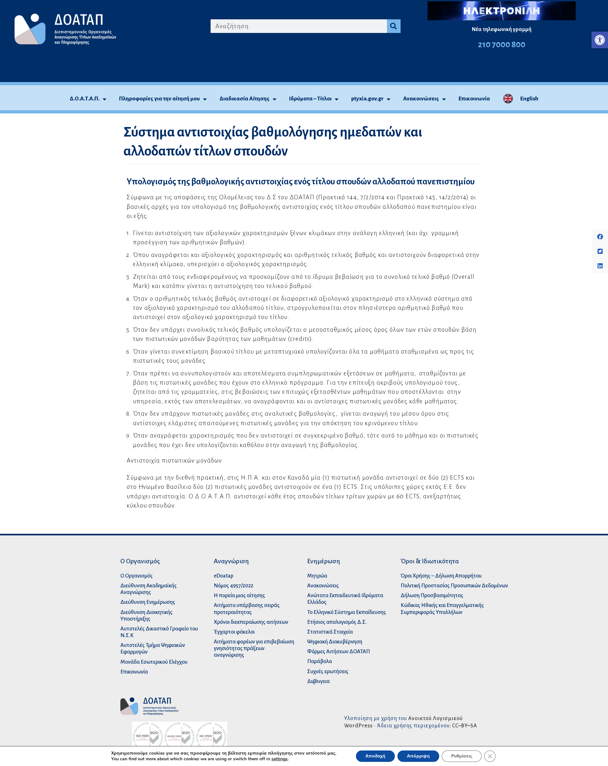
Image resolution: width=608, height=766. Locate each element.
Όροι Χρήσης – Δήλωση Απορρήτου (441, 576)
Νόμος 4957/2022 (233, 586)
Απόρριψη (418, 756)
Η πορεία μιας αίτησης (239, 595)
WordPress (358, 726)
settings (279, 759)
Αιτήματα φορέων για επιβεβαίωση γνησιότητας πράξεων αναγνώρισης (254, 648)
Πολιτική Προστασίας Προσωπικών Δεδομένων (454, 586)
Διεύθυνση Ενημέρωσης (147, 602)
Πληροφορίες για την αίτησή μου (159, 99)
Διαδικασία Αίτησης (244, 99)
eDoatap (223, 576)
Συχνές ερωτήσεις (327, 671)
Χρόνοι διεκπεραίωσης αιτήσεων (251, 622)
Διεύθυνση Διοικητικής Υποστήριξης (146, 615)
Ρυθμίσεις (461, 756)
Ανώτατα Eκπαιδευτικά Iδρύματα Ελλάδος (345, 598)
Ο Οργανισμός (136, 576)
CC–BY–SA (464, 726)
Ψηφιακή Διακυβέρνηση (334, 642)
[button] (600, 40)
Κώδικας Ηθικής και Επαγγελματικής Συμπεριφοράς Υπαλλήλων (442, 608)
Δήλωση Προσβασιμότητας (432, 595)
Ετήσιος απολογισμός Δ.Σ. (337, 622)
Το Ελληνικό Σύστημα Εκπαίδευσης (346, 612)
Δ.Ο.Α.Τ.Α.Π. (84, 99)
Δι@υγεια (318, 681)
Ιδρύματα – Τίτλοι (310, 99)
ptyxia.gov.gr (367, 99)
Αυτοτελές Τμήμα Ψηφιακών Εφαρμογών (152, 648)
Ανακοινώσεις (421, 99)
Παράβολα (319, 661)
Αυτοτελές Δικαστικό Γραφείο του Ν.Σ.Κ (159, 632)
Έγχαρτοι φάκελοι (234, 632)
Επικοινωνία (474, 99)
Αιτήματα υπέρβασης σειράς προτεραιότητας (247, 608)
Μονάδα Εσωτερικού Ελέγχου (153, 662)
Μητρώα (317, 576)
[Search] (394, 26)
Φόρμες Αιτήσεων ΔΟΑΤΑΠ (338, 651)
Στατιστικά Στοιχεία (330, 632)
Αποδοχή (375, 756)
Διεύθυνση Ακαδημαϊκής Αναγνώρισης (148, 589)
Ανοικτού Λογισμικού (435, 718)
